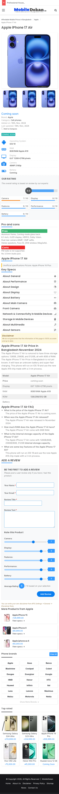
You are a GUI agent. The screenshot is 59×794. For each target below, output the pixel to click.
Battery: (8, 575)
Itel (48, 685)
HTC (49, 680)
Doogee (10, 674)
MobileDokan (47, 779)
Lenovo (29, 691)
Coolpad (30, 668)
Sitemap (50, 783)
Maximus (48, 691)
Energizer (29, 674)
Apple (29, 609)
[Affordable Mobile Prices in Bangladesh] (29, 10)
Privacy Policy (39, 783)
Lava (10, 691)
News (23, 788)
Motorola (29, 696)
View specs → (18, 620)
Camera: (8, 538)
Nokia (48, 696)
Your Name (10, 485)
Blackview (10, 668)
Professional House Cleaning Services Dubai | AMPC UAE (31, 3)
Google (48, 674)
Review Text (10, 510)
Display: (8, 548)
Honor (30, 680)
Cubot (49, 668)
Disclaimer (27, 783)
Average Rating (11, 586)
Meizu (10, 696)
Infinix (30, 685)
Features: (8, 557)
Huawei (10, 685)
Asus (29, 663)
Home (8, 783)
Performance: (10, 566)
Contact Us (33, 788)
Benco (49, 663)
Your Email (10, 493)
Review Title (10, 499)
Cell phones (16, 120)
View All (53, 654)
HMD (10, 680)
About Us (17, 783)
